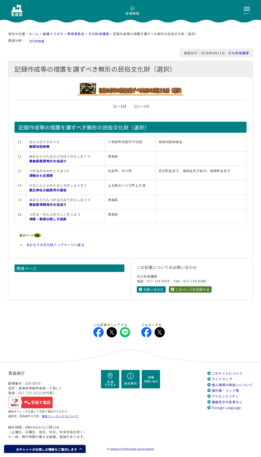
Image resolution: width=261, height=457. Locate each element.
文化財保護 (36, 41)
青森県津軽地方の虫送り (48, 204)
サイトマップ (222, 379)
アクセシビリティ (225, 396)
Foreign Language (226, 407)
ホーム (34, 33)
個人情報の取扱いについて (232, 384)
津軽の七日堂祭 (41, 175)
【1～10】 (119, 106)
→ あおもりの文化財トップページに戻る (51, 244)
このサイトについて (227, 373)
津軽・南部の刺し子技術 (48, 219)
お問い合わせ (153, 289)
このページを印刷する (192, 289)
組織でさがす (53, 33)
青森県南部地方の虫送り (48, 161)
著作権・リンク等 (225, 390)
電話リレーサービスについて (60, 416)
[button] (45, 449)
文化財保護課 (98, 33)
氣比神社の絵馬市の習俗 (48, 190)
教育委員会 (76, 33)
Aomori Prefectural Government (132, 449)
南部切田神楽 (39, 146)
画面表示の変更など (227, 402)
